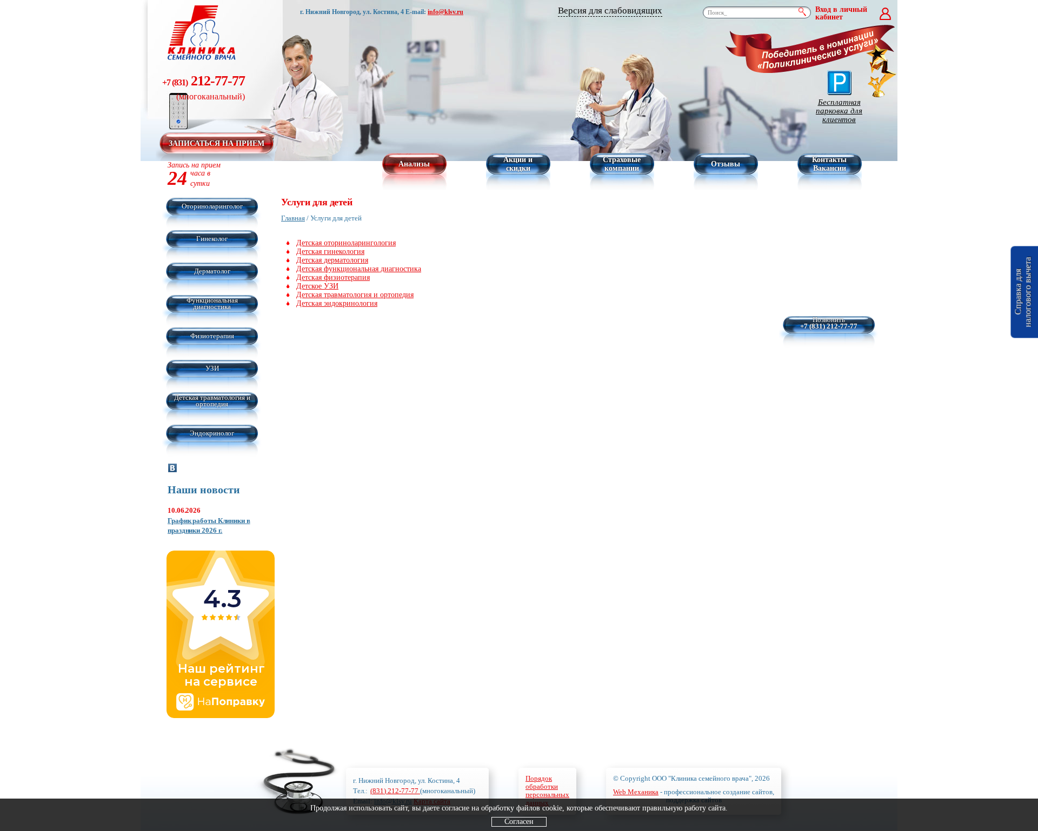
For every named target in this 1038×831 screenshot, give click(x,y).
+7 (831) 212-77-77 (828, 326)
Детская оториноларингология (346, 243)
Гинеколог (212, 238)
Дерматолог (212, 271)
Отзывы (725, 164)
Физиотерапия (212, 336)
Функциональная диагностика (212, 303)
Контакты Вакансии (829, 164)
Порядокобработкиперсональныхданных (547, 790)
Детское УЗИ (317, 286)
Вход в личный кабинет (841, 13)
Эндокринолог (212, 433)
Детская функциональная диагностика (358, 269)
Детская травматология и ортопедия (212, 400)
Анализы (414, 164)
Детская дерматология (332, 260)
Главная (293, 218)
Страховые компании (622, 164)
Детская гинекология (330, 251)
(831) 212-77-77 (395, 791)
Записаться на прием (216, 143)
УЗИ (212, 368)
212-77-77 (203, 87)
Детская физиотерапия (333, 277)
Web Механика (635, 792)
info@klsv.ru (445, 12)
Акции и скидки (518, 164)
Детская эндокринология (336, 303)
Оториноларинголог (212, 206)
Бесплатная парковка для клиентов (839, 111)
